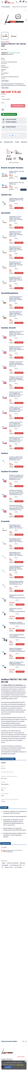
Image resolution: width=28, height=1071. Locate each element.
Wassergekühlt (5, 865)
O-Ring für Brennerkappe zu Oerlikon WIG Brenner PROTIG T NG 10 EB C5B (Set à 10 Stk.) (16, 568)
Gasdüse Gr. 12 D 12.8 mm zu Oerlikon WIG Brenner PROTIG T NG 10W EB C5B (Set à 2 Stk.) (16, 379)
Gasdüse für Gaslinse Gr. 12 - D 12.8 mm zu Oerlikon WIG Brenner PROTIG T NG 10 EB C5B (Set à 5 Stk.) (16, 507)
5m (24, 865)
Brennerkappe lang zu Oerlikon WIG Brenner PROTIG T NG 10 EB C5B (15, 526)
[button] (26, 2)
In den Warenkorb (18, 106)
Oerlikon (7, 42)
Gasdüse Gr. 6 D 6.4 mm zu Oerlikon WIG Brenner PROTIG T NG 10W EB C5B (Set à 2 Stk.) (16, 334)
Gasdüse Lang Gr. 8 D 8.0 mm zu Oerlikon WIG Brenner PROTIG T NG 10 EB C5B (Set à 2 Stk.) (16, 424)
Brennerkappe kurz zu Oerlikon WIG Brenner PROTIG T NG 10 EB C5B (15, 554)
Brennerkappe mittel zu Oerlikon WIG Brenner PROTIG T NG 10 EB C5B (15, 540)
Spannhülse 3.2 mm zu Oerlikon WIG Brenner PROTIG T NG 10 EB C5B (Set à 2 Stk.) (15, 279)
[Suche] (16, 2)
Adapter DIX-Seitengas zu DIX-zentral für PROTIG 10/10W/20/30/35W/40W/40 (17, 650)
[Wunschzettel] (3, 109)
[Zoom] (25, 10)
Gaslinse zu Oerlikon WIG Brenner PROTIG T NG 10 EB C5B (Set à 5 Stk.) (15, 458)
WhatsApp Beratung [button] (10, 114)
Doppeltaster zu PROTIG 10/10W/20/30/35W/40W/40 (17, 623)
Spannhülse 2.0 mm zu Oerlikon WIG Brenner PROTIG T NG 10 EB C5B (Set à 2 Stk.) (15, 249)
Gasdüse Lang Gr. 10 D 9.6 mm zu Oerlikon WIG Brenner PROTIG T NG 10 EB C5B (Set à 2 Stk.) (16, 439)
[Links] (23, 1041)
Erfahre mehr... (20, 1065)
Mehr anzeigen (5, 80)
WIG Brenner (22, 863)
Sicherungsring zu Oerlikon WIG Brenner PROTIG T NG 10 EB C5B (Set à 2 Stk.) (16, 583)
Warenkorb (23, 178)
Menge (2, 102)
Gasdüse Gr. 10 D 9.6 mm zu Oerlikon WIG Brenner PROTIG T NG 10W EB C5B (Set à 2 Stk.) (16, 364)
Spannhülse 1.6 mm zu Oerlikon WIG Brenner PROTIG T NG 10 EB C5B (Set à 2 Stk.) (15, 234)
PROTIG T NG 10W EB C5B (12, 863)
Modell (3, 96)
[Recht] (26, 1041)
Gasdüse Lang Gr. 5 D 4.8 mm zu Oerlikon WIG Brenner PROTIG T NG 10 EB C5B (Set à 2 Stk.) (16, 394)
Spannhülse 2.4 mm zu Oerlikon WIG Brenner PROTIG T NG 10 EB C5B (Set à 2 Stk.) (15, 264)
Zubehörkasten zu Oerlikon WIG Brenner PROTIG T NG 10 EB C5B (16, 200)
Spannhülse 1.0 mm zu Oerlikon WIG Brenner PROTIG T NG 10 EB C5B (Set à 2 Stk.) (15, 219)
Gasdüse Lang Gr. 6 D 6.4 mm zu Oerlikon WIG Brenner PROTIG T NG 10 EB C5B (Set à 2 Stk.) (16, 409)
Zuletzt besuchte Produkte (9, 1041)
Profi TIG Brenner (18, 867)
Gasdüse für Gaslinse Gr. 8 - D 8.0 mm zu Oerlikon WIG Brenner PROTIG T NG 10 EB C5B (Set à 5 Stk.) (16, 477)
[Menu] (2, 2)
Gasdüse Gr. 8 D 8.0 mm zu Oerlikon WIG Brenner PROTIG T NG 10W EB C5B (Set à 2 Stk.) (16, 349)
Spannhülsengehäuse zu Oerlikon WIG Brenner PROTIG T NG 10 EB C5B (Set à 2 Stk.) (15, 299)
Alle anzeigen (20, 1056)
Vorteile (17, 142)
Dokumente (24, 142)
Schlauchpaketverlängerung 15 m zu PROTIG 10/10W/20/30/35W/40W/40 (17, 636)
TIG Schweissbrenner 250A (16, 865)
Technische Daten (8, 142)
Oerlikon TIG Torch (9, 867)
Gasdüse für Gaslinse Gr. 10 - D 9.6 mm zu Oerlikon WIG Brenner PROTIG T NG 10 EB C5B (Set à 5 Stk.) (16, 492)
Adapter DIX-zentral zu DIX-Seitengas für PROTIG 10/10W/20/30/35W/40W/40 (17, 663)
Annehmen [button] (8, 1067)
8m (2, 867)
